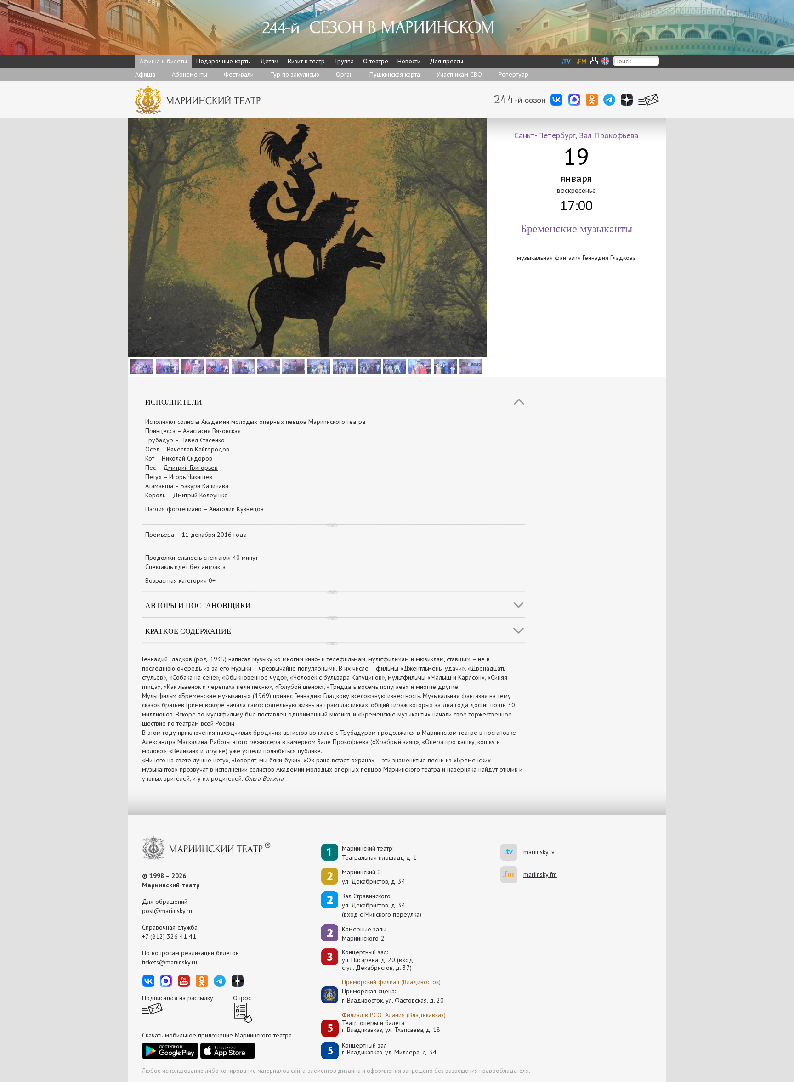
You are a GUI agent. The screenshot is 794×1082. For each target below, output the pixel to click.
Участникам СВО (459, 74)
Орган (344, 74)
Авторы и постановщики (198, 605)
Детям (269, 61)
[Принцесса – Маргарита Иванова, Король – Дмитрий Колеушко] (140, 366)
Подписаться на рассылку (177, 998)
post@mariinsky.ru (167, 911)
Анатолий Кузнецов (236, 509)
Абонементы (189, 74)
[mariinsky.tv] (511, 852)
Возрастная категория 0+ (180, 580)
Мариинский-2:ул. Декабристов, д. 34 (373, 876)
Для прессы (446, 61)
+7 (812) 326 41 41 (169, 936)
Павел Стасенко (203, 440)
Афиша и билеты (163, 61)
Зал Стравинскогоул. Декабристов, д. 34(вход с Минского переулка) (381, 905)
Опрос (242, 998)
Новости (408, 61)
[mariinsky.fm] (511, 874)
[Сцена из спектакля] (216, 366)
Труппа (344, 61)
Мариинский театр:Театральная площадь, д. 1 (379, 853)
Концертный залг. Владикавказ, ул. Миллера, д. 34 (389, 1049)
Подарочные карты (223, 61)
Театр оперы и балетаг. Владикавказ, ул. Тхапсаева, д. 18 (391, 1027)
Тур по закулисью (294, 74)
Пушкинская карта (394, 74)
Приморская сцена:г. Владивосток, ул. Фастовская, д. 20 (383, 995)
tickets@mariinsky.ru (169, 962)
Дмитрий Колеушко (200, 495)
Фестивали (239, 74)
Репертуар (513, 74)
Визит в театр (306, 61)
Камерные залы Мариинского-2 (364, 933)
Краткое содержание (188, 630)
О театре (375, 61)
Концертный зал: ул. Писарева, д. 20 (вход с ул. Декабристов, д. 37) (377, 959)
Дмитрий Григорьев (190, 467)
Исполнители (173, 401)
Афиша (145, 74)
